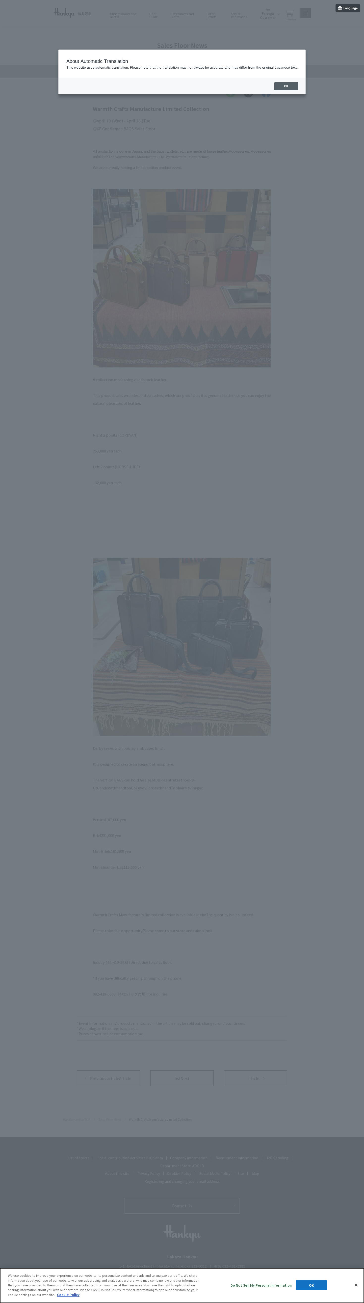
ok (286, 86)
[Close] (356, 1284)
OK (311, 1285)
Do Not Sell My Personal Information (261, 1285)
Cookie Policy (68, 1294)
